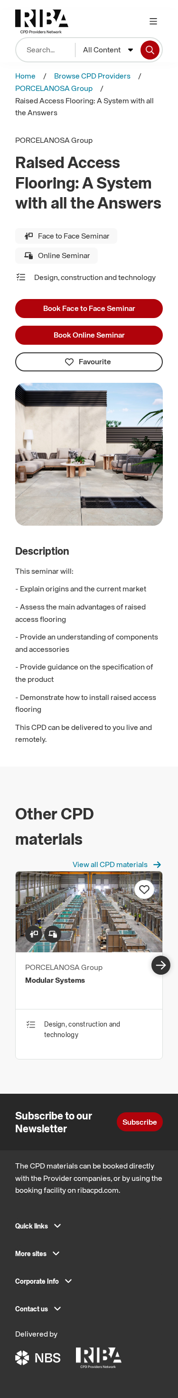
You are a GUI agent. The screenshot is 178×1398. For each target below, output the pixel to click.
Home (25, 76)
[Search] (150, 50)
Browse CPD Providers (92, 76)
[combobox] (108, 50)
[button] (89, 1229)
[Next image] (160, 965)
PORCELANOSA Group (54, 88)
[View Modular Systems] (89, 949)
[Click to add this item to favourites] (144, 889)
